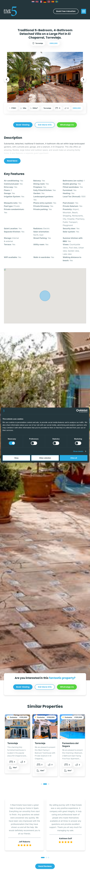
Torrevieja (12, 743)
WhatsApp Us (67, 124)
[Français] (41, 1)
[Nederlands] (33, 1)
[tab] (41, 784)
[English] (37, 1)
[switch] (34, 443)
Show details (78, 451)
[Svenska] (56, 1)
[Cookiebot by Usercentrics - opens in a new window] (77, 410)
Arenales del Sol (70, 743)
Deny (16, 458)
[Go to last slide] (6, 79)
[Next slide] (83, 79)
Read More (12, 160)
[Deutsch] (45, 1)
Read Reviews (45, 866)
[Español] (52, 1)
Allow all (73, 458)
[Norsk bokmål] (49, 1)
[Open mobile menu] (83, 11)
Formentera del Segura (43, 744)
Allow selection (45, 458)
